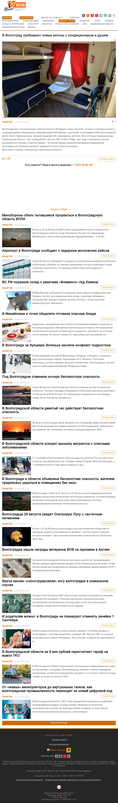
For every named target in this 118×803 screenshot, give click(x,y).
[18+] (114, 15)
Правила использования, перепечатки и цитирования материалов (73, 780)
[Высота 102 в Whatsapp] (110, 15)
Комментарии (107, 159)
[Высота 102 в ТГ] (101, 15)
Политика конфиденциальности (29, 780)
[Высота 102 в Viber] (105, 15)
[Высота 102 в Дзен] (96, 15)
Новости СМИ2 (59, 210)
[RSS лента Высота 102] (68, 756)
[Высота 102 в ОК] (88, 15)
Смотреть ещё (59, 723)
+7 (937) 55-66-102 (82, 165)
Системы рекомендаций (59, 744)
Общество (7, 122)
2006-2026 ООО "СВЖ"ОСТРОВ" (59, 735)
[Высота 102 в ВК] (83, 15)
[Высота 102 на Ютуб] (92, 15)
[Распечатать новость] (115, 40)
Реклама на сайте (59, 739)
